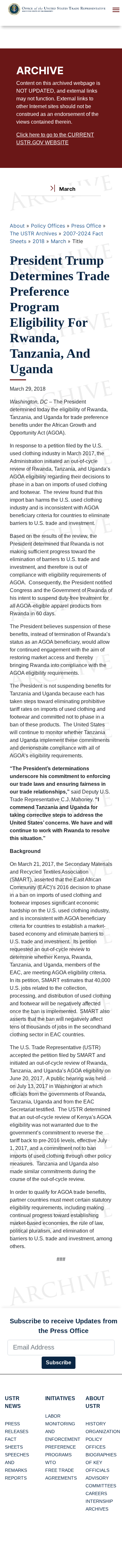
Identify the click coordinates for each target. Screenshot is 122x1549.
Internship (99, 1501)
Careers (96, 1493)
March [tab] (66, 189)
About (17, 225)
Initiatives (60, 1398)
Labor (53, 1416)
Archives (97, 1509)
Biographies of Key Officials (101, 1462)
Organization (103, 1431)
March (58, 241)
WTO (50, 1462)
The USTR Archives (33, 233)
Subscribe (58, 1362)
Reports (16, 1478)
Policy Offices (48, 225)
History (96, 1423)
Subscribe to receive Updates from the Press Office (63, 1326)
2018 (39, 241)
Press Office (86, 225)
